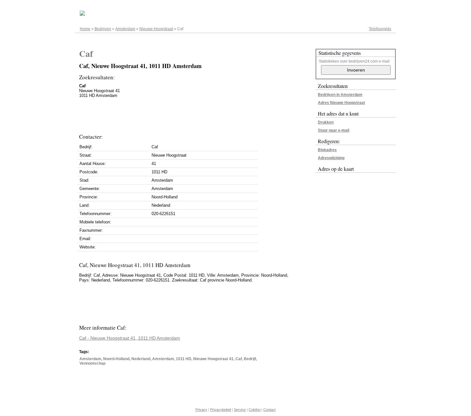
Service (240, 410)
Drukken (326, 122)
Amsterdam (125, 29)
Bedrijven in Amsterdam (340, 94)
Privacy (201, 410)
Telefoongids (380, 29)
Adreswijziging (331, 158)
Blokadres (327, 150)
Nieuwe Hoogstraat (156, 29)
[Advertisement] (195, 114)
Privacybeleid (220, 410)
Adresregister (379, 7)
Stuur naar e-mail (333, 130)
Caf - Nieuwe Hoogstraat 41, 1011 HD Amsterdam (129, 338)
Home (85, 29)
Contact (269, 410)
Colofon (254, 410)
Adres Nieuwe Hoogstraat (341, 102)
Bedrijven (103, 29)
